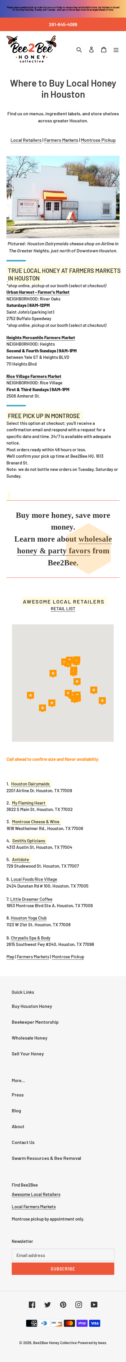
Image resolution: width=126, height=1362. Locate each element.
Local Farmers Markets (34, 1206)
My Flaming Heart (28, 802)
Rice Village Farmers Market (33, 376)
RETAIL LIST (63, 608)
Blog (16, 1110)
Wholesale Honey (29, 1037)
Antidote (20, 859)
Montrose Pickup (98, 140)
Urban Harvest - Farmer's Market (37, 292)
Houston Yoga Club (29, 917)
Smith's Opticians (28, 840)
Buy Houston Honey (32, 1006)
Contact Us (23, 1142)
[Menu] (116, 49)
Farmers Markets (61, 140)
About (18, 1126)
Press (18, 1094)
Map (10, 956)
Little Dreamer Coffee (31, 899)
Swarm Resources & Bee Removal (46, 1158)
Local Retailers (26, 140)
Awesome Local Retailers (36, 1194)
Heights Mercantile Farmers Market (40, 337)
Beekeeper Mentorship (35, 1022)
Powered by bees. (92, 1342)
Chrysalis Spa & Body (30, 937)
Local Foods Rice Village (34, 879)
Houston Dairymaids (30, 783)
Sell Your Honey (28, 1053)
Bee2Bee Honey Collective (55, 1342)
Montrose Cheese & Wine (35, 821)
